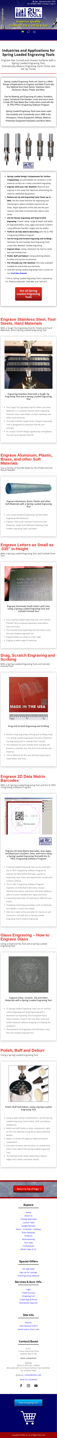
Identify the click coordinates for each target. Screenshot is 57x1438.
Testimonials (28, 1246)
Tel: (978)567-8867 (34, 4)
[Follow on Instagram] (28, 1386)
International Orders (28, 1326)
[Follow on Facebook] (21, 1386)
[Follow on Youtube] (36, 1386)
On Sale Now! (28, 1269)
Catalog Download (28, 1219)
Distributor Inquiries (28, 1303)
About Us (28, 1215)
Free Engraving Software (28, 1275)
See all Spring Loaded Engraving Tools (28, 294)
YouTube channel (19, 273)
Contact (46, 4)
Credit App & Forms (28, 1299)
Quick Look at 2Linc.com (28, 1329)
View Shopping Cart (28, 1402)
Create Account (28, 1292)
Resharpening (28, 1239)
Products (28, 1236)
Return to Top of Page (28, 1188)
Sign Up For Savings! (28, 1272)
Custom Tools (28, 1222)
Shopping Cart (28, 1296)
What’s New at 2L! (28, 1249)
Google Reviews (28, 1226)
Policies (28, 1322)
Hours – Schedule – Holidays (28, 1229)
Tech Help (28, 1242)
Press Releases (28, 1232)
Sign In (53, 4)
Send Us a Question (28, 1379)
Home (28, 1212)
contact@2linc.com (33, 1375)
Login (28, 1289)
